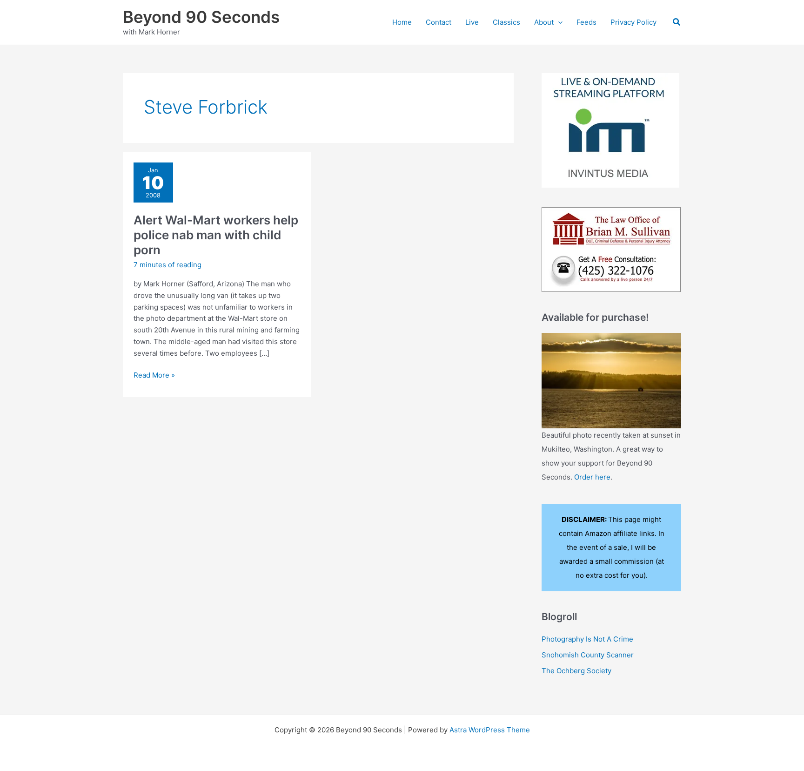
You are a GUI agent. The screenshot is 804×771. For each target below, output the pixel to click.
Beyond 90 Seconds (201, 17)
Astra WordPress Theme (489, 729)
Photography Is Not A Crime (587, 639)
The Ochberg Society (576, 670)
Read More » (154, 375)
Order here (592, 477)
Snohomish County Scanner (588, 654)
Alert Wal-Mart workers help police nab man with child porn (216, 235)
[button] (558, 22)
